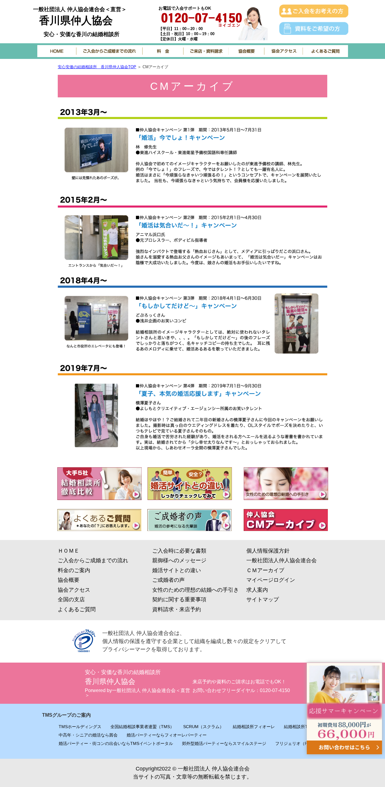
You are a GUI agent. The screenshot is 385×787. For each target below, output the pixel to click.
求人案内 (257, 590)
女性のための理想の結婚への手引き (195, 590)
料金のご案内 (74, 570)
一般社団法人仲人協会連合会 (281, 560)
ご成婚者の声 (168, 580)
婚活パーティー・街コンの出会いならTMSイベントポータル (116, 743)
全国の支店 (71, 599)
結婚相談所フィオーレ (254, 726)
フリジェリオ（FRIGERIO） (302, 743)
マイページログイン (270, 580)
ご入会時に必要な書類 (179, 551)
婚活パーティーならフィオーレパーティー (167, 735)
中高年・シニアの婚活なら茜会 (88, 735)
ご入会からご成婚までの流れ (93, 560)
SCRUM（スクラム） (203, 726)
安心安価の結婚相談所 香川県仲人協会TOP (97, 67)
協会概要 (68, 580)
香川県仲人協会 (76, 20)
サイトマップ (262, 599)
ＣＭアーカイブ (265, 570)
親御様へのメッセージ (179, 560)
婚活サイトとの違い (176, 570)
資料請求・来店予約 (176, 609)
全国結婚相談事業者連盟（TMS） (142, 726)
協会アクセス (74, 590)
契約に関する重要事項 (179, 599)
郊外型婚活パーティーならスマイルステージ (224, 743)
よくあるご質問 (77, 609)
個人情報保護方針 (268, 551)
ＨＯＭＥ (68, 551)
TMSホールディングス (80, 726)
